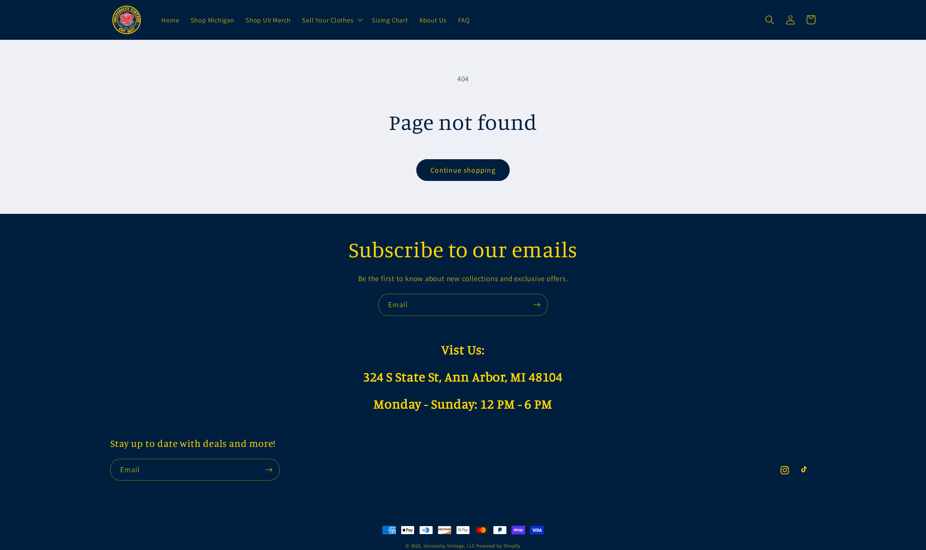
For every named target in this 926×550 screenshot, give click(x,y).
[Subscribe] (537, 305)
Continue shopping (463, 170)
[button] (331, 20)
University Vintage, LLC (449, 546)
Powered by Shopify (498, 546)
